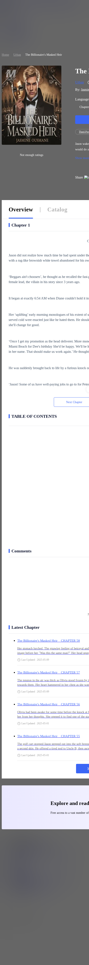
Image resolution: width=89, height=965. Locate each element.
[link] (5, 54)
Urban (17, 54)
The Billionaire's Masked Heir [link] (43, 54)
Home (5, 54)
